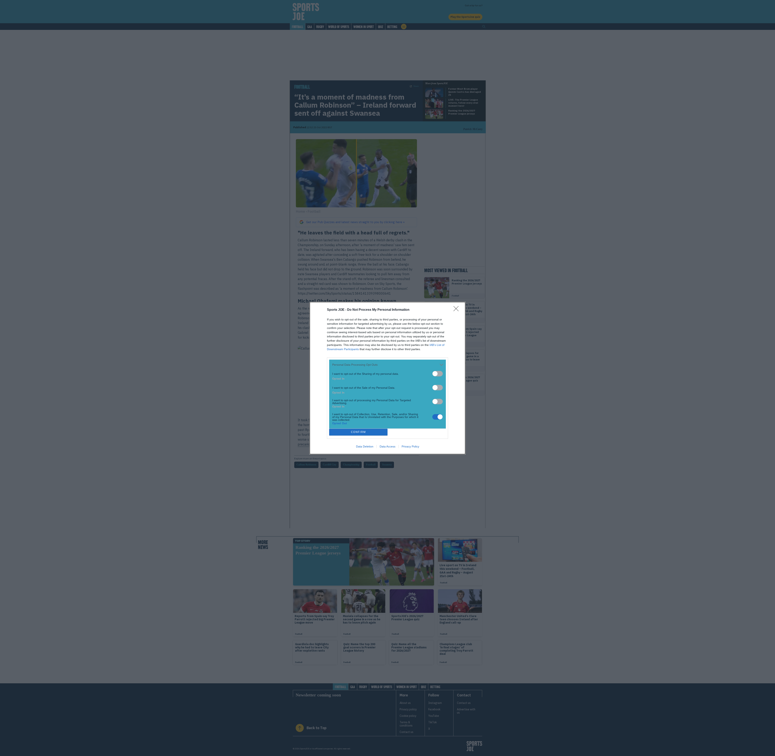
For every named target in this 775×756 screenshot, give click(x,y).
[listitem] (387, 365)
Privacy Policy (410, 446)
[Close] (457, 310)
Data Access (387, 446)
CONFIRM (358, 432)
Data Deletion (364, 446)
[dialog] (387, 378)
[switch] (437, 373)
